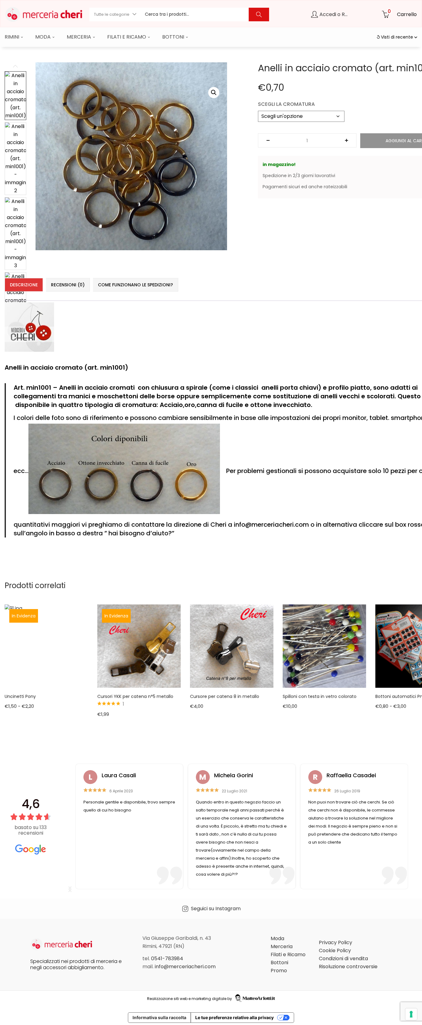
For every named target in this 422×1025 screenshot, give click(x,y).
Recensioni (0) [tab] (68, 285)
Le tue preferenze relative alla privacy (234, 1017)
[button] (114, 14)
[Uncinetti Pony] (46, 645)
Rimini (12, 36)
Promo (279, 970)
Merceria (79, 36)
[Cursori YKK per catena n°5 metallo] (139, 645)
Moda (43, 36)
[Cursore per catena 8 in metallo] (231, 645)
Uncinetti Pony (20, 696)
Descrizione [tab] (24, 285)
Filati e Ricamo (127, 36)
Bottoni (173, 36)
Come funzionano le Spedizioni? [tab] (135, 285)
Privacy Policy (335, 942)
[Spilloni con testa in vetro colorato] (324, 645)
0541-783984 (167, 958)
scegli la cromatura (286, 104)
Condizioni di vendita (343, 958)
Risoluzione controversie (348, 966)
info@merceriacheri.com (185, 966)
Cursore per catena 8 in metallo (224, 696)
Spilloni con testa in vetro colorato (320, 696)
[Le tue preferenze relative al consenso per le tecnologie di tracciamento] (411, 1014)
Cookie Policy (335, 950)
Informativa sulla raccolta (159, 1017)
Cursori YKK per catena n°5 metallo (135, 696)
